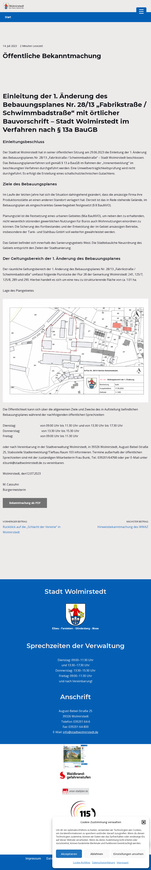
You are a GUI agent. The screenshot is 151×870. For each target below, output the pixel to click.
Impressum (123, 862)
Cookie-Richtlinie (81, 862)
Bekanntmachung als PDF (25, 503)
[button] (143, 822)
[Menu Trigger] (141, 11)
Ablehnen (96, 854)
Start (8, 17)
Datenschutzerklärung (103, 862)
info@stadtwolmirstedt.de (80, 732)
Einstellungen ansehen (128, 854)
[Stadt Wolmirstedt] (14, 6)
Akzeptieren (69, 854)
